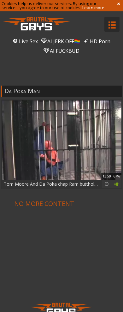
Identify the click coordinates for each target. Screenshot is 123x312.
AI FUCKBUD (64, 50)
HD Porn (99, 41)
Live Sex (28, 41)
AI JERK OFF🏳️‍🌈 (63, 41)
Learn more (93, 7)
